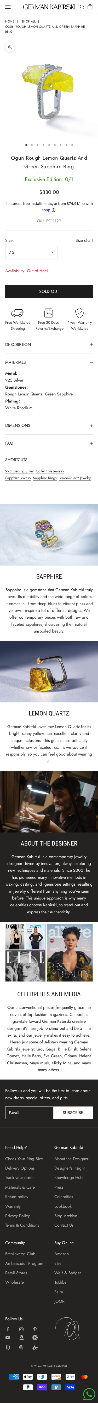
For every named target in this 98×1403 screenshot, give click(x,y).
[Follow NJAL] (21, 1347)
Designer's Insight (69, 1168)
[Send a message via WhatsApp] (89, 1394)
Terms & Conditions (22, 1225)
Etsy (57, 1263)
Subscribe (73, 1113)
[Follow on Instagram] (21, 1329)
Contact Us (63, 1225)
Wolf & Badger (67, 1273)
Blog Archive (65, 1216)
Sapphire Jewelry (18, 477)
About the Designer (71, 1159)
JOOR (59, 1301)
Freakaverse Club (20, 1254)
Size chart (84, 240)
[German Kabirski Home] (73, 1329)
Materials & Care (20, 1187)
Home (9, 21)
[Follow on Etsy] (35, 1337)
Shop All (28, 21)
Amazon (61, 1254)
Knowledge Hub (68, 1178)
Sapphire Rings (45, 477)
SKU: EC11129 (49, 221)
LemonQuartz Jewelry (75, 477)
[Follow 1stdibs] (7, 1347)
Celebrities (63, 1197)
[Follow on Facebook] (7, 1329)
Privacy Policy (17, 1216)
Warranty (13, 1206)
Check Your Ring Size (24, 1159)
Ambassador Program (24, 1263)
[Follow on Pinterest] (35, 1329)
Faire (58, 1292)
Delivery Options (19, 1168)
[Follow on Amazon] (21, 1337)
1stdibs (60, 1282)
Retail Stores (16, 1273)
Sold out (49, 291)
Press (58, 1187)
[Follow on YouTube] (7, 1337)
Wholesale (14, 1282)
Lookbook (63, 1206)
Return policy (16, 1197)
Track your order (19, 1178)
